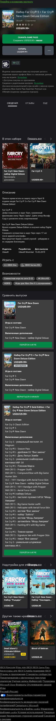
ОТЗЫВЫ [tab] (29, 103)
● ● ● (49, 50)
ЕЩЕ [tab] (45, 103)
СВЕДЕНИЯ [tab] (12, 103)
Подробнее (22, 77)
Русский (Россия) (9, 691)
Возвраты (21, 684)
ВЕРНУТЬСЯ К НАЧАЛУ (28, 396)
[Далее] (51, 139)
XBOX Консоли (7, 667)
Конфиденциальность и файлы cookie (20, 708)
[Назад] (45, 139)
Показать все (35, 138)
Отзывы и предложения (12, 674)
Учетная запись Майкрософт (27, 681)
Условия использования (30, 712)
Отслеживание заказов (39, 684)
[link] (15, 162)
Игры (3, 688)
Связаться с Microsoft (26, 705)
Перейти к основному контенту (16, 1)
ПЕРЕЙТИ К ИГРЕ (28, 344)
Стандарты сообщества (38, 674)
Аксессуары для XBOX (12, 670)
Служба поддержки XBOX (37, 670)
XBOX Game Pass (41, 667)
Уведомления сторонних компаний (25, 715)
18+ (14, 63)
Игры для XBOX (24, 667)
